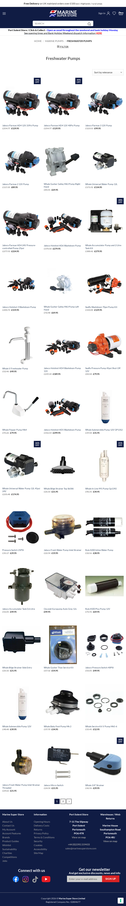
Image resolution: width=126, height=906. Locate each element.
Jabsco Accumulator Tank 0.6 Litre (18, 609)
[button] (4, 13)
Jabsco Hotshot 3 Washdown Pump (19, 307)
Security (38, 841)
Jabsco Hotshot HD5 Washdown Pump (62, 429)
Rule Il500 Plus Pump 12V (97, 609)
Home (38, 40)
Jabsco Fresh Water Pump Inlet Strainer (62, 550)
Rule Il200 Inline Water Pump (99, 550)
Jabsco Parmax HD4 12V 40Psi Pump (62, 125)
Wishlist (6, 845)
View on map (79, 837)
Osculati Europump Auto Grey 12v (60, 609)
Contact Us (8, 825)
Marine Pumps (54, 40)
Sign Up (110, 878)
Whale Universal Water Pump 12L (101, 184)
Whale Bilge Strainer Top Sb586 (59, 488)
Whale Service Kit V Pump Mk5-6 (101, 726)
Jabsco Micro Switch (53, 785)
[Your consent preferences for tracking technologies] (121, 901)
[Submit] (90, 24)
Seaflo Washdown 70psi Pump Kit (101, 307)
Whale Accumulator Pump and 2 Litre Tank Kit (103, 246)
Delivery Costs (41, 825)
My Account (8, 829)
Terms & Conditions (44, 837)
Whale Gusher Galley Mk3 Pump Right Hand (62, 185)
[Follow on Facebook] (16, 880)
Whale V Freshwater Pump (15, 368)
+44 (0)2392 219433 (79, 844)
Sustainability (9, 849)
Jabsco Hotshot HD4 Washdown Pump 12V (62, 369)
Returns (38, 829)
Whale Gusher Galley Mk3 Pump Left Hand (61, 308)
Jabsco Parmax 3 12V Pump (98, 125)
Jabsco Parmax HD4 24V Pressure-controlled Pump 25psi (19, 246)
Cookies (38, 845)
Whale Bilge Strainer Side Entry (17, 667)
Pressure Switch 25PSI (13, 550)
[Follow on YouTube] (46, 880)
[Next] (69, 801)
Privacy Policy (41, 833)
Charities (7, 852)
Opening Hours (42, 821)
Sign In (101, 13)
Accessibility (40, 849)
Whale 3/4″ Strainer (94, 785)
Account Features (11, 833)
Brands (6, 837)
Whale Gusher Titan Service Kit (58, 667)
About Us (7, 821)
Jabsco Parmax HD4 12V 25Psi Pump (20, 125)
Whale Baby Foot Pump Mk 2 (57, 726)
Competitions (9, 856)
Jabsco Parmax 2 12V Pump (15, 184)
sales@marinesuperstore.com (80, 848)
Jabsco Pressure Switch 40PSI (99, 667)
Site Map (38, 852)
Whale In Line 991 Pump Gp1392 (101, 488)
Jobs (4, 860)
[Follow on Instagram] (25, 880)
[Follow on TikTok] (35, 880)
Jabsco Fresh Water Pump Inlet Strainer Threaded (21, 786)
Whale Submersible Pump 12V (16, 726)
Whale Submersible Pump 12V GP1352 (104, 429)
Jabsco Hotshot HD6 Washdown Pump (62, 245)
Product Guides (10, 841)
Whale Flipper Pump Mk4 (14, 429)
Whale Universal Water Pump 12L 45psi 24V (21, 490)
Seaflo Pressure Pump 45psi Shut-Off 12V (102, 369)
